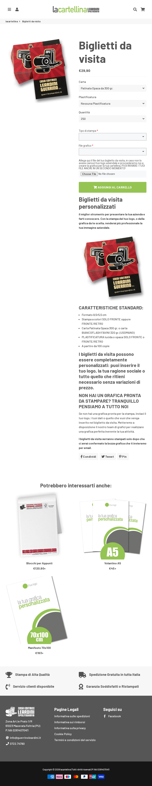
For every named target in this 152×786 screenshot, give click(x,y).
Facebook (114, 716)
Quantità (84, 112)
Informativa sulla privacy (70, 728)
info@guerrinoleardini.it (25, 737)
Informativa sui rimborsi (69, 722)
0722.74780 (17, 743)
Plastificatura (87, 97)
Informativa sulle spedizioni (72, 716)
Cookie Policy (63, 734)
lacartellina (12, 21)
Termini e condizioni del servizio (75, 740)
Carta (82, 81)
